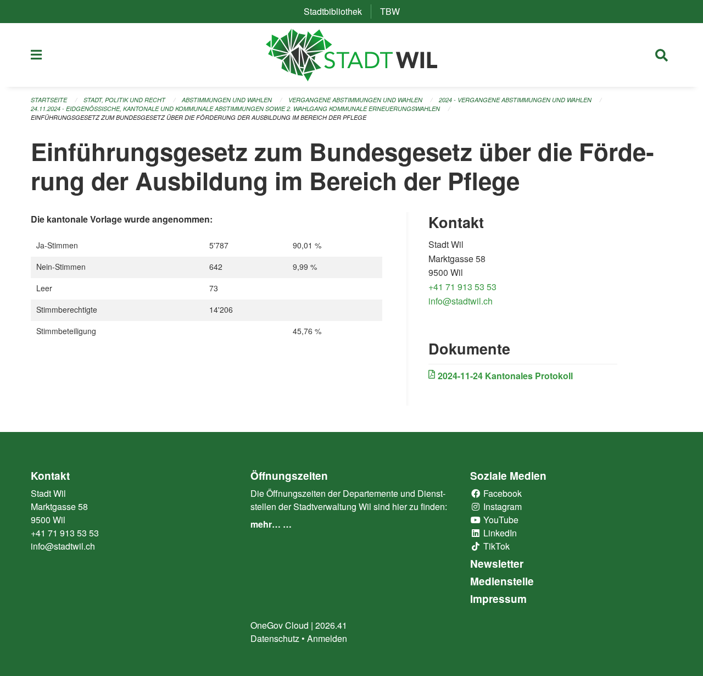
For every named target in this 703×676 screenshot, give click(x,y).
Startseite (49, 100)
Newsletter (496, 563)
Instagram (501, 506)
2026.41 (331, 625)
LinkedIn (499, 533)
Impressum (498, 598)
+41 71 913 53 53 (462, 286)
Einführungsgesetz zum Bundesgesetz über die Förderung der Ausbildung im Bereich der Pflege (198, 117)
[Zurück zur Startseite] (352, 55)
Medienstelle (502, 581)
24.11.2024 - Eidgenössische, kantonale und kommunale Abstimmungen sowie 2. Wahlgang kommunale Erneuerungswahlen (235, 108)
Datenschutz (274, 638)
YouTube (499, 519)
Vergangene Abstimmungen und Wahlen (355, 100)
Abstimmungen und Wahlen (227, 100)
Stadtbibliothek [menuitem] (337, 11)
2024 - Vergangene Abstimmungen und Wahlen (515, 100)
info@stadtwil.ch (460, 301)
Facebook (501, 493)
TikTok (495, 546)
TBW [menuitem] (394, 11)
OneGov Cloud (279, 625)
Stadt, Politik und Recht (124, 100)
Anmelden (327, 638)
